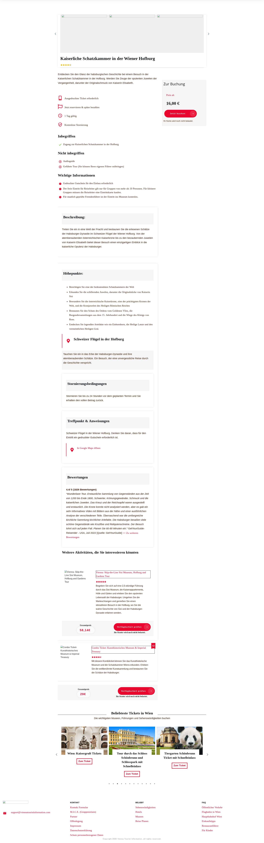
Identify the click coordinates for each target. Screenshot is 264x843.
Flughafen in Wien (211, 812)
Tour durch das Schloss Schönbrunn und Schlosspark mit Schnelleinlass (132, 754)
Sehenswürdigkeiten (145, 807)
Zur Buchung (174, 83)
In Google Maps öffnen (88, 448)
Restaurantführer (210, 825)
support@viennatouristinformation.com (30, 812)
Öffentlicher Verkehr (212, 807)
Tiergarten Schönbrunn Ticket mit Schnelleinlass (179, 754)
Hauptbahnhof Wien (212, 816)
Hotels (138, 812)
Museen (139, 816)
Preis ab (170, 95)
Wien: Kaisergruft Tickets (84, 754)
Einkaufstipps (208, 821)
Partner (73, 816)
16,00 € (172, 103)
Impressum (75, 825)
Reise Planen (141, 821)
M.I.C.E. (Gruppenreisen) (83, 812)
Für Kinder (207, 830)
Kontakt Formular (79, 807)
